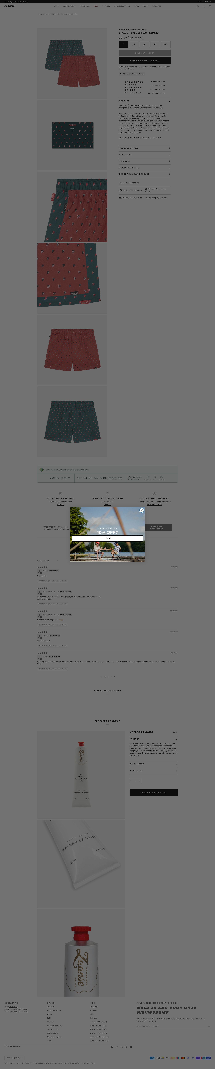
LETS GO (107, 538)
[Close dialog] (141, 510)
